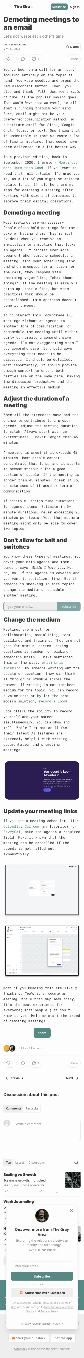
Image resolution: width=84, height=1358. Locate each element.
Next (69, 1078)
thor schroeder (14, 44)
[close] (71, 1210)
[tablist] (22, 1108)
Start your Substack (30, 1338)
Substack (20, 1349)
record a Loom (52, 701)
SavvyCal (11, 831)
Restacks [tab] (32, 1108)
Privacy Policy (49, 1311)
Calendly (11, 826)
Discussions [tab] (36, 1162)
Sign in (75, 7)
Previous (17, 1078)
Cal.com (32, 826)
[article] (42, 1183)
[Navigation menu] (7, 7)
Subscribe (59, 7)
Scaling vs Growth (19, 1174)
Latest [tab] (19, 1162)
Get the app (63, 1338)
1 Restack (35, 1048)
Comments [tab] (13, 1108)
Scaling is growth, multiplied (24, 1180)
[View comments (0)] (23, 59)
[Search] (76, 1162)
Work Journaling (18, 1201)
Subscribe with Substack (45, 1293)
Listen (74, 47)
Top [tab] (8, 1162)
